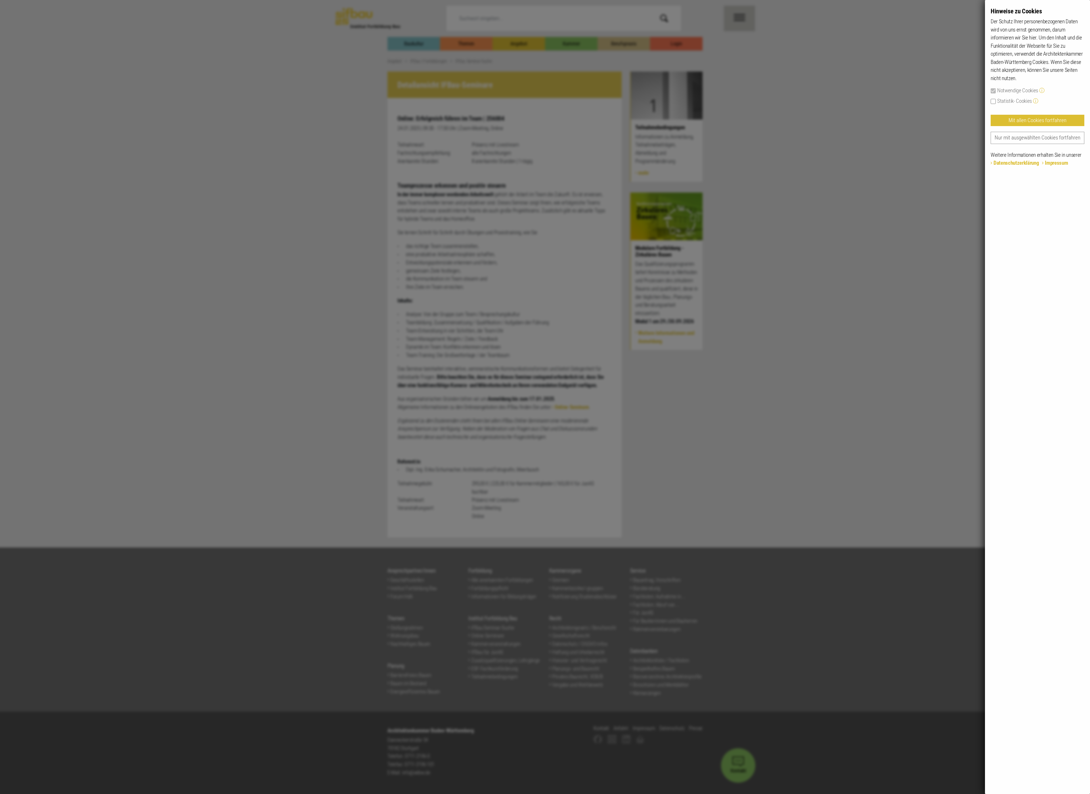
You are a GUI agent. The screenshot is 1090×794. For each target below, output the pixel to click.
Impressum (1056, 163)
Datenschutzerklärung (1016, 163)
